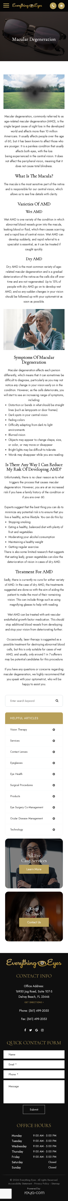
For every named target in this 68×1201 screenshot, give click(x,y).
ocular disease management (26, 818)
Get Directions (33, 1002)
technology (16, 829)
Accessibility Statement (20, 1183)
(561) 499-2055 (39, 1011)
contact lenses (19, 752)
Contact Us (34, 922)
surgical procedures (21, 785)
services (15, 741)
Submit (34, 1109)
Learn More (33, 869)
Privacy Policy (41, 1183)
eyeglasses (16, 763)
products (15, 796)
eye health (16, 774)
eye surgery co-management (26, 807)
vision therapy (18, 729)
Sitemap (55, 1183)
